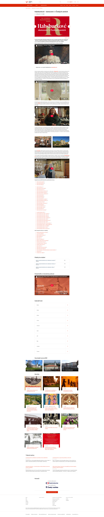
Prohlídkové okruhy (54, 500)
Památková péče (44, 5)
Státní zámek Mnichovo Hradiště (42, 199)
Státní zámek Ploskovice (40, 183)
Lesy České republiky (40, 233)
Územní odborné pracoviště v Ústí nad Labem (44, 223)
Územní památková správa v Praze (42, 227)
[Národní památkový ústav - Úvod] (29, 2)
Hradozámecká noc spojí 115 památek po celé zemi (68, 391)
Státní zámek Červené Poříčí (41, 188)
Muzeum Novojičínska (40, 239)
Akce (64, 5)
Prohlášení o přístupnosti (34, 514)
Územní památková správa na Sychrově (43, 228)
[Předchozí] (34, 142)
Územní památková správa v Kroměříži (42, 225)
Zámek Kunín (39, 251)
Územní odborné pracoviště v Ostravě (42, 216)
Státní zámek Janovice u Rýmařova (42, 193)
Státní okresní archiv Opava (41, 248)
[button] (35, 26)
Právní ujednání (28, 514)
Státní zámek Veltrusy (40, 208)
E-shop (67, 5)
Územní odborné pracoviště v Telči (42, 221)
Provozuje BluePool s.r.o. (75, 514)
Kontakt (77, 5)
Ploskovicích (56, 71)
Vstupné (53, 504)
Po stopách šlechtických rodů (52, 492)
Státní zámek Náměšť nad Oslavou (42, 200)
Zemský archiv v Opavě (40, 252)
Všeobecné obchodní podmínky (52, 514)
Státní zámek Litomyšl (40, 197)
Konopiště (38, 150)
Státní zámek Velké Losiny (40, 207)
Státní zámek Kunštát (40, 195)
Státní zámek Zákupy (40, 184)
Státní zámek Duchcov (40, 189)
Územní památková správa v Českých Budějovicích (44, 224)
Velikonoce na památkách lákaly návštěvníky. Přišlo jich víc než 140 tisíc (69, 428)
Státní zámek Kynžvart (40, 196)
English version (67, 37)
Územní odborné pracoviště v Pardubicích (43, 217)
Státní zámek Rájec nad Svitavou (42, 203)
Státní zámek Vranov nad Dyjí (41, 209)
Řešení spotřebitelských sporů (43, 514)
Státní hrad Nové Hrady (40, 201)
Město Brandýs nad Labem (41, 235)
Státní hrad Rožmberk (40, 204)
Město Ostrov (39, 237)
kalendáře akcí (54, 67)
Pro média (73, 5)
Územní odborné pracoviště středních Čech (43, 220)
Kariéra (70, 5)
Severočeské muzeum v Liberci (41, 243)
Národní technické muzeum (41, 241)
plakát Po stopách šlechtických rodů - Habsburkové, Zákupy (45, 267)
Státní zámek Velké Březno (41, 205)
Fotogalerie (67, 500)
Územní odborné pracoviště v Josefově (43, 213)
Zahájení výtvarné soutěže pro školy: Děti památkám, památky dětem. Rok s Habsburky (50, 448)
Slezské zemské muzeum (40, 244)
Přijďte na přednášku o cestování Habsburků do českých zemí (32, 448)
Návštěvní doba (54, 501)
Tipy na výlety (54, 505)
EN (77, 1)
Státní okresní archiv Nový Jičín (41, 247)
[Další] (69, 142)
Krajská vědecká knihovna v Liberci (42, 232)
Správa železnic (39, 245)
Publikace (27, 501)
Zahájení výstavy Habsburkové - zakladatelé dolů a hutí (32, 391)
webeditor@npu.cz (68, 514)
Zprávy (26, 500)
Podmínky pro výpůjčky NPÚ (61, 514)
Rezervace (53, 502)
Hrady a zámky (29, 5)
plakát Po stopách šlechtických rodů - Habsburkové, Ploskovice (45, 263)
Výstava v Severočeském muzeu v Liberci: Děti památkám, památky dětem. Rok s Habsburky (51, 408)
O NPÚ (36, 5)
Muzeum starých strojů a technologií (42, 240)
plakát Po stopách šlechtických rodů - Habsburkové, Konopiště (45, 260)
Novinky (61, 5)
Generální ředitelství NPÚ (40, 212)
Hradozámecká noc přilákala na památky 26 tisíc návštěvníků (50, 391)
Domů (26, 497)
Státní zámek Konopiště (40, 181)
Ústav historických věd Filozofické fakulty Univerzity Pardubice (46, 249)
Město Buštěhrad (39, 236)
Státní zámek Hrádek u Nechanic (42, 192)
